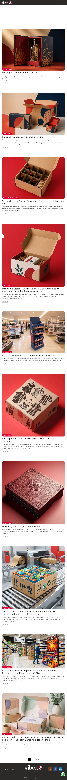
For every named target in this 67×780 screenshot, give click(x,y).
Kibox (30, 778)
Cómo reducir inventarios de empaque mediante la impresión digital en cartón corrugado (29, 612)
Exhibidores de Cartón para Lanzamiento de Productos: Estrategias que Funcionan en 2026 (31, 671)
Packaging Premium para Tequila (20, 72)
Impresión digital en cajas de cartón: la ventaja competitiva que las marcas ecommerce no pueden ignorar (33, 738)
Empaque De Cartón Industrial (10, 197)
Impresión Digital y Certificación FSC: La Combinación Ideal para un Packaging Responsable (30, 290)
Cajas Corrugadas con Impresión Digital (23, 137)
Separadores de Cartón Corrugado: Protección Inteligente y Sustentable (33, 202)
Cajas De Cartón (7, 133)
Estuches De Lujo (7, 69)
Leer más (5, 83)
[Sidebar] (2, 236)
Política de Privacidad (11, 770)
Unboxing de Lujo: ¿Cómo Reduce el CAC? (24, 526)
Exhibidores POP (7, 352)
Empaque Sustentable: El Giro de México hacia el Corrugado (28, 439)
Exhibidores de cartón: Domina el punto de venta (28, 355)
